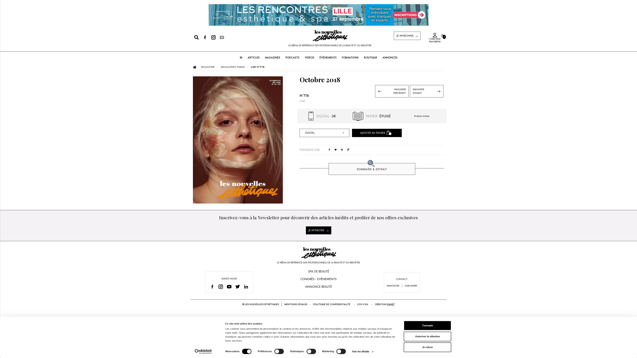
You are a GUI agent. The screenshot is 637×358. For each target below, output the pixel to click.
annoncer (393, 285)
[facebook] (329, 149)
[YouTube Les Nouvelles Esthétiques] (229, 286)
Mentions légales (295, 304)
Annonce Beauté (318, 287)
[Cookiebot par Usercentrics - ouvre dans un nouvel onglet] (203, 351)
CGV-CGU (362, 304)
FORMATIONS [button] (350, 58)
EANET (391, 304)
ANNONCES (390, 58)
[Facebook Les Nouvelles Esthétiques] (212, 286)
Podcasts (292, 58)
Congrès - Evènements (318, 279)
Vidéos (309, 58)
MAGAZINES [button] (272, 58)
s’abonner (411, 285)
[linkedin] (342, 149)
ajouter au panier (372, 133)
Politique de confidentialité (331, 304)
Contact (402, 279)
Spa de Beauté (318, 271)
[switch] (279, 351)
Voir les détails (360, 351)
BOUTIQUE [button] (370, 58)
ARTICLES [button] (254, 58)
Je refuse (427, 347)
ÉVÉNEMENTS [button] (328, 58)
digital (310, 133)
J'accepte (427, 325)
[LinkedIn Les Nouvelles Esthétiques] (246, 286)
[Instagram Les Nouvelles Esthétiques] (220, 286)
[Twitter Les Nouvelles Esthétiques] (237, 286)
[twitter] (335, 149)
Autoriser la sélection (427, 336)
